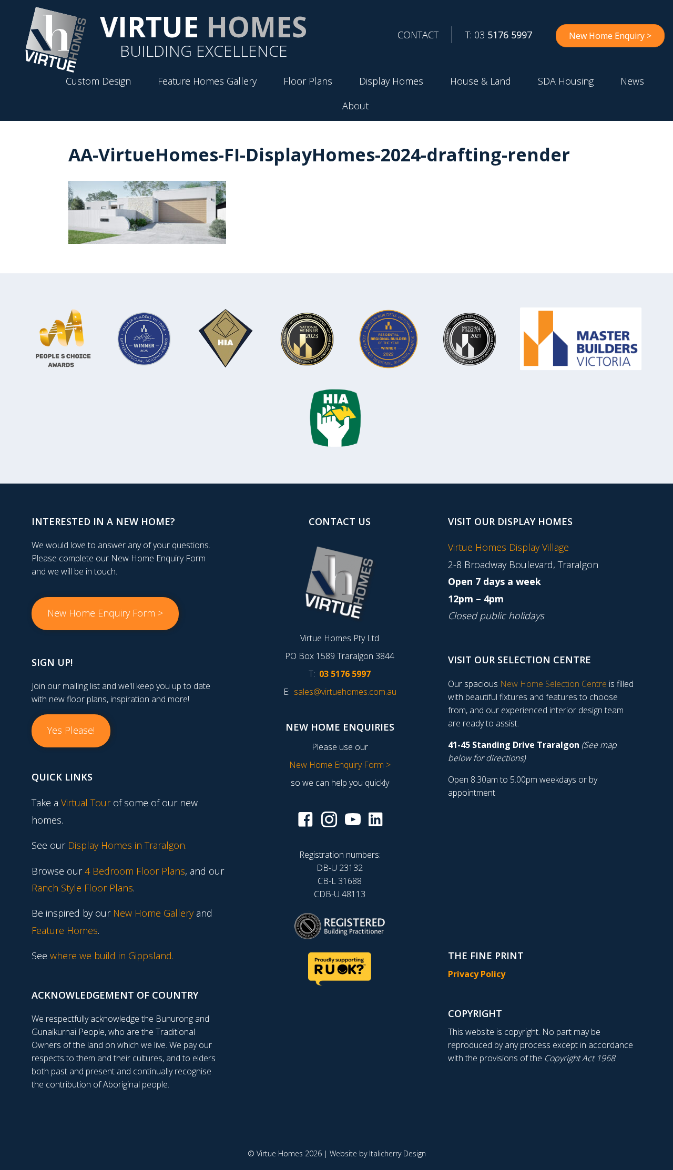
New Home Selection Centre (553, 684)
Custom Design (98, 81)
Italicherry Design (397, 1153)
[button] (105, 613)
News (632, 81)
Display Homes (391, 81)
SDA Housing (566, 81)
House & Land (480, 81)
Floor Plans (307, 81)
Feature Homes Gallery (207, 81)
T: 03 (498, 34)
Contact (418, 34)
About (355, 105)
